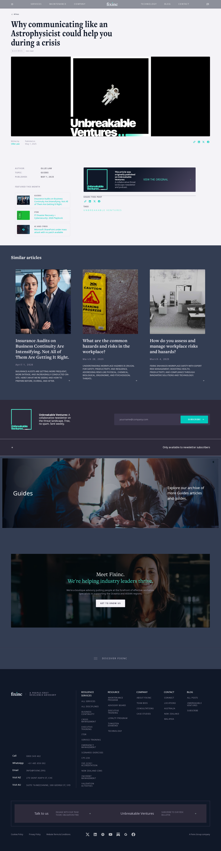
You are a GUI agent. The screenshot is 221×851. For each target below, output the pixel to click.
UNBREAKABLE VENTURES (194, 704)
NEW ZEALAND (171, 714)
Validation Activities (87, 784)
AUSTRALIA (169, 708)
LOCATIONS (170, 703)
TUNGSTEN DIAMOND (113, 724)
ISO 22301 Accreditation (89, 764)
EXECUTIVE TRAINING (113, 711)
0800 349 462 (33, 756)
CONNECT (169, 698)
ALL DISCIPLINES (90, 706)
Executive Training (86, 728)
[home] (112, 4)
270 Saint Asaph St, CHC (39, 778)
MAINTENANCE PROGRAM (115, 699)
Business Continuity (87, 713)
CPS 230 (86, 758)
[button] (110, 447)
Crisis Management (88, 720)
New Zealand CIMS (92, 771)
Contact (183, 4)
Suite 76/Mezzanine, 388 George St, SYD (48, 785)
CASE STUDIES (144, 714)
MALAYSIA (169, 719)
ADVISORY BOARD (117, 705)
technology (149, 4)
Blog (167, 4)
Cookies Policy (17, 834)
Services (36, 4)
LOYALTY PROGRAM (117, 718)
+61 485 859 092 (37, 763)
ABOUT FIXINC (144, 698)
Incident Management (88, 777)
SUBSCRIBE (192, 710)
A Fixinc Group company (199, 834)
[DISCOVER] (110, 493)
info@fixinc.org (35, 770)
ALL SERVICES (88, 701)
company (79, 4)
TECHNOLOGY (115, 731)
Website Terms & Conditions (58, 834)
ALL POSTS (192, 698)
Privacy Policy (35, 834)
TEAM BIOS (142, 703)
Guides (45, 173)
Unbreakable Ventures (102, 210)
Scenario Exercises (92, 752)
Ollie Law (15, 143)
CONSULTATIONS (145, 708)
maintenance (57, 4)
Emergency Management (88, 746)
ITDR (84, 734)
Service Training (91, 740)
